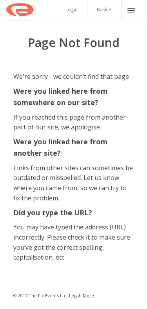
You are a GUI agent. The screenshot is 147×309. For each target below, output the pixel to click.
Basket (104, 9)
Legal (74, 295)
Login (71, 9)
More (88, 295)
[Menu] (131, 9)
